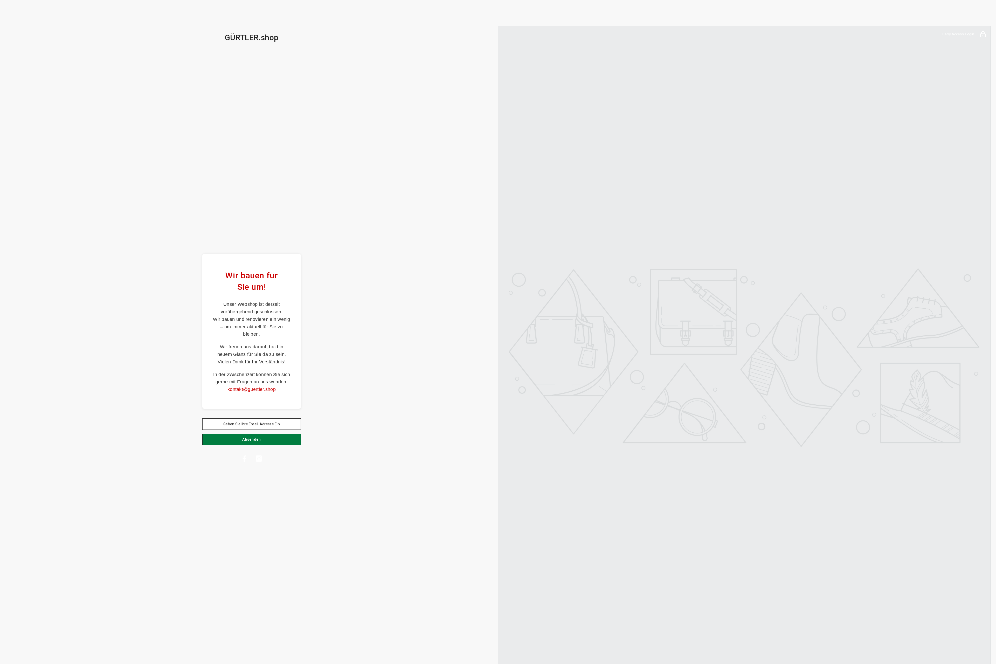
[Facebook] (244, 458)
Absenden (251, 439)
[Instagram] (259, 458)
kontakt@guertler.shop (251, 389)
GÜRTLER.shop (252, 38)
